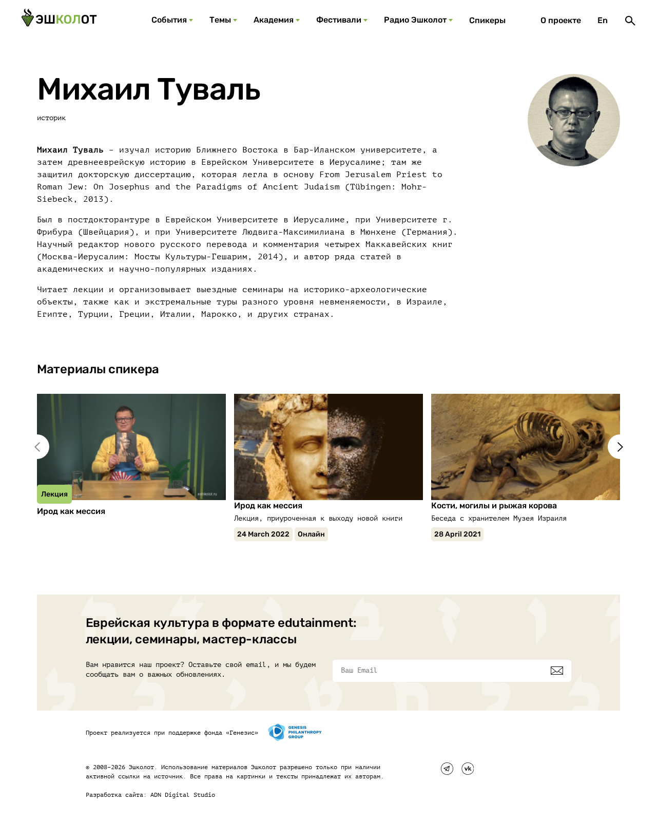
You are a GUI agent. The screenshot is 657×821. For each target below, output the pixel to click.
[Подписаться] (557, 670)
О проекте (560, 20)
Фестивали (338, 20)
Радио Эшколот (415, 20)
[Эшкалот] (59, 20)
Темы (220, 20)
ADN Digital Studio (182, 794)
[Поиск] (630, 20)
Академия (274, 20)
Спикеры (487, 20)
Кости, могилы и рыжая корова (494, 505)
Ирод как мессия (71, 511)
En (602, 20)
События (169, 20)
